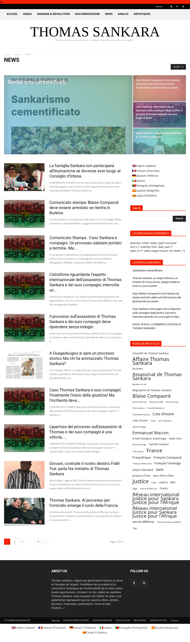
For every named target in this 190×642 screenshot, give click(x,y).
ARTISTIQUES (142, 14)
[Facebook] (177, 6)
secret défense (143, 522)
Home (7, 54)
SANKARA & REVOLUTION (53, 14)
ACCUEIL (12, 14)
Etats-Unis (175, 438)
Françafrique (141, 457)
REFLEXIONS (140, 620)
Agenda (56, 620)
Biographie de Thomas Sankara (151, 390)
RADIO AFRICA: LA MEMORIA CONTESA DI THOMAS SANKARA (156, 326)
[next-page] (46, 542)
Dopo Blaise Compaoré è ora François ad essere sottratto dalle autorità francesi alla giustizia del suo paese (156, 297)
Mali (173, 482)
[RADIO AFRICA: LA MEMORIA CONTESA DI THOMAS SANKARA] (159, 141)
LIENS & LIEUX (122, 620)
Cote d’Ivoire (163, 414)
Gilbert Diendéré (142, 470)
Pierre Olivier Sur (148, 488)
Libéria (163, 482)
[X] (183, 6)
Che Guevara (138, 408)
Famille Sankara (159, 444)
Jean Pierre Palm (163, 475)
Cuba (152, 420)
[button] (171, 6)
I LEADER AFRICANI (102, 620)
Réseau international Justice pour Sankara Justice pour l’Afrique (155, 498)
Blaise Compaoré (151, 396)
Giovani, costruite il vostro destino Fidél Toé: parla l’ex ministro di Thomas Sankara (84, 468)
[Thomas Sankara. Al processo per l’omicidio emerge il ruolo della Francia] (24, 512)
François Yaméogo (167, 463)
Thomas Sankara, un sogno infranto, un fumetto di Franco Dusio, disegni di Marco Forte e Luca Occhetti (156, 282)
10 (38, 541)
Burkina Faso (172, 402)
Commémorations (141, 414)
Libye (153, 482)
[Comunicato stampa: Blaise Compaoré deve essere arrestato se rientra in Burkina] (24, 214)
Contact (174, 620)
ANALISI (123, 14)
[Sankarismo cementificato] (68, 117)
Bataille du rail (139, 384)
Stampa (89, 67)
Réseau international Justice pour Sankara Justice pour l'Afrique (154, 512)
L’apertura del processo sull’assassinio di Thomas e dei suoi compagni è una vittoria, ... (85, 431)
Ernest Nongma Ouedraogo (149, 438)
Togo (134, 528)
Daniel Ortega (139, 427)
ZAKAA (27, 14)
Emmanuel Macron (150, 433)
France (154, 450)
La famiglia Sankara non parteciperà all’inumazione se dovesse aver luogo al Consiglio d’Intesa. (84, 170)
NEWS (109, 14)
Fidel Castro (138, 451)
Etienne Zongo (139, 444)
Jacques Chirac (141, 475)
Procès (164, 488)
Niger (135, 488)
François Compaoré (167, 457)
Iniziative (46, 67)
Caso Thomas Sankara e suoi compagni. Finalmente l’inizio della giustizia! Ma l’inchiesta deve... (85, 395)
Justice (140, 481)
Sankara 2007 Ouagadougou (68, 67)
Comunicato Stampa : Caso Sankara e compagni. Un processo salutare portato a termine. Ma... (85, 242)
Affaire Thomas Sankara (150, 361)
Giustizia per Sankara (28, 67)
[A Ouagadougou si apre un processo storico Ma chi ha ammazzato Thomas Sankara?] (24, 365)
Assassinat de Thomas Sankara (157, 376)
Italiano (18, 54)
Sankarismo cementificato (147, 270)
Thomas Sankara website (169, 522)
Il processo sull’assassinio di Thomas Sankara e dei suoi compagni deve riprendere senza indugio (82, 321)
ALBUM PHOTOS (158, 620)
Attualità (10, 67)
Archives (137, 368)
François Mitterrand (142, 463)
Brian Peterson (139, 402)
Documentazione (87, 14)
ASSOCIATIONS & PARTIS (76, 620)
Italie (159, 469)
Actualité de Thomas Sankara (150, 353)
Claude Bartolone (156, 408)
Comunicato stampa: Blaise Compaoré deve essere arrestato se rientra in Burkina (84, 207)
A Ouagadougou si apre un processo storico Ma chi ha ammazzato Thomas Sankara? (84, 358)
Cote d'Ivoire (140, 420)
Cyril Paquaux (165, 420)
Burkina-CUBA (156, 402)
